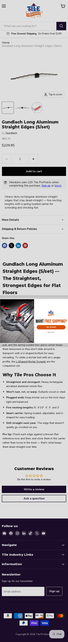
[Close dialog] (65, 301)
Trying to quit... (51, 332)
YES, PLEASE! (51, 327)
